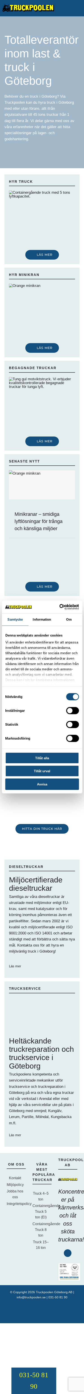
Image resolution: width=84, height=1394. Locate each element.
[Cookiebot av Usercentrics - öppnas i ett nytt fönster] (60, 607)
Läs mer (15, 966)
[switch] (72, 710)
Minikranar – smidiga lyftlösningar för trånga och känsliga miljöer (38, 521)
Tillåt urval (42, 771)
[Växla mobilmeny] (80, 8)
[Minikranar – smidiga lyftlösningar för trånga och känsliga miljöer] (42, 484)
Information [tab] (42, 619)
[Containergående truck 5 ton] (42, 192)
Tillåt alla (42, 758)
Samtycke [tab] (15, 619)
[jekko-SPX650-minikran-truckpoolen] (42, 286)
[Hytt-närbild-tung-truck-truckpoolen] (42, 379)
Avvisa (42, 784)
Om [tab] (69, 619)
